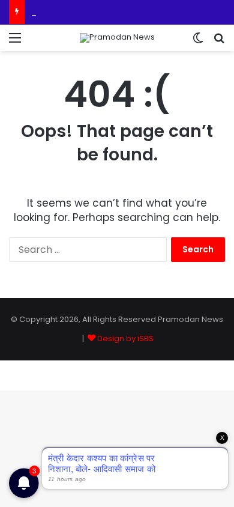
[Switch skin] (198, 42)
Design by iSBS (125, 338)
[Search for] (219, 42)
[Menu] (15, 42)
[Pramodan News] (117, 38)
